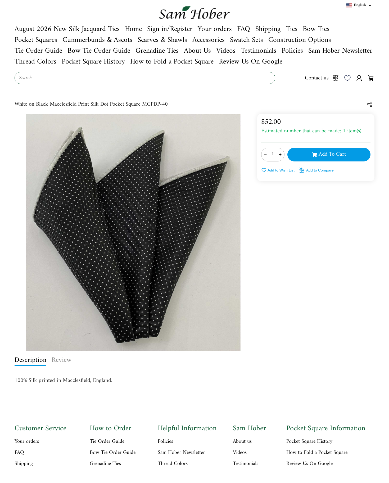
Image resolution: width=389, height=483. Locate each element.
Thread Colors (173, 464)
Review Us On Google (309, 464)
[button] (358, 5)
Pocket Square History (309, 441)
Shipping (24, 464)
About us (242, 441)
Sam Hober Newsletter (181, 453)
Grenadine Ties (105, 464)
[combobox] (145, 78)
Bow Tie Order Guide (112, 453)
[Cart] (371, 78)
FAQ (19, 453)
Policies (165, 441)
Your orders (27, 441)
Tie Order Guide (107, 441)
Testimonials (245, 464)
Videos (240, 453)
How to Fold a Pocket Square (316, 453)
